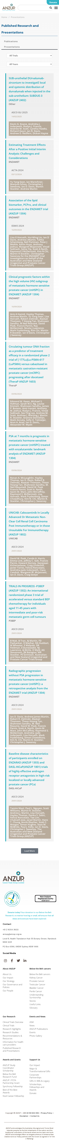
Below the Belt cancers (40, 974)
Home (4, 17)
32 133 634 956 (33, 1113)
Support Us (35, 1059)
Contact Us (34, 1116)
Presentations (12, 46)
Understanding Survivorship (36, 996)
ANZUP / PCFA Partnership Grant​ (11, 1081)
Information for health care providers (13, 1043)
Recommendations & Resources (12, 1037)
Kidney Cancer (36, 977)
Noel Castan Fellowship (13, 1096)
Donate (33, 1093)
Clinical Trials (8, 1025)
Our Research (9, 1016)
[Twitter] (18, 960)
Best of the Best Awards (10, 1091)
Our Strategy (8, 981)
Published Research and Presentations (12, 1049)
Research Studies (11, 1032)
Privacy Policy (46, 1113)
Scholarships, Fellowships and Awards (37, 1087)
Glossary (33, 1007)
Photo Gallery (36, 1035)
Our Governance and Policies (12, 986)
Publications (11, 41)
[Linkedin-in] (24, 960)
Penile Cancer (36, 991)
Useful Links (35, 1004)
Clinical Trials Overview (13, 1022)
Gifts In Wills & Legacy (40, 1080)
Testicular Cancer (37, 984)
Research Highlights (12, 1029)
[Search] (51, 7)
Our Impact (8, 977)
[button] (53, 2)
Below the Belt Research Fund (10, 1075)
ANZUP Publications (39, 1029)
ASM (32, 1022)
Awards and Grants (12, 1059)
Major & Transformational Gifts (40, 1070)
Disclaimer (24, 1116)
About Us (7, 974)
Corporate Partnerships (35, 1076)
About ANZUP (9, 968)
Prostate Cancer (37, 981)
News (32, 1025)
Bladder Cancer (37, 987)
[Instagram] (5, 960)
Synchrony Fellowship (13, 1086)
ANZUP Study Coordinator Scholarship (9, 1068)
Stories (33, 1000)
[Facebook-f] (11, 960)
